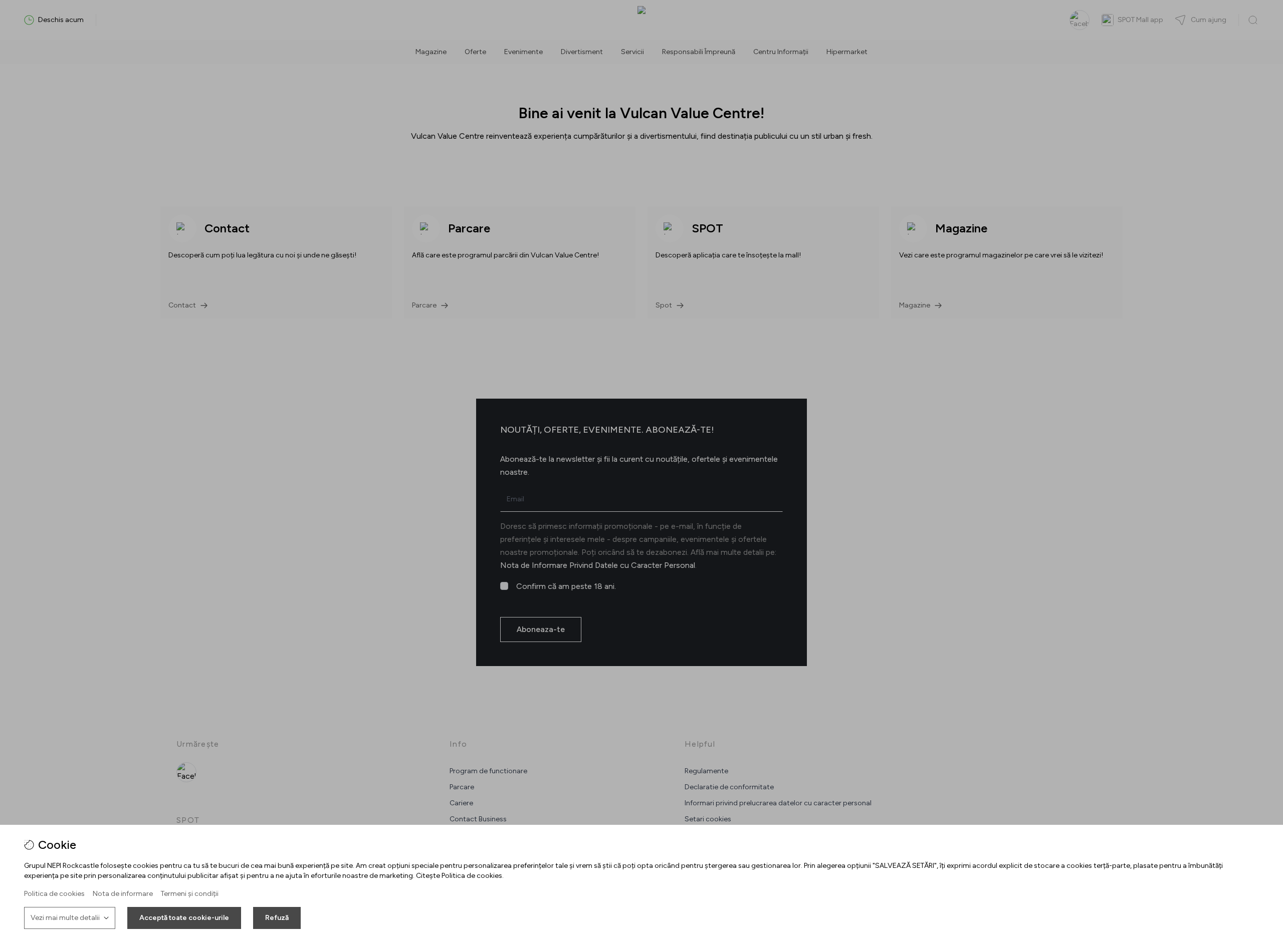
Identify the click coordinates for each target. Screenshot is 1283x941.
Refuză (277, 917)
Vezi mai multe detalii (65, 917)
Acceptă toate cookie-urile (184, 917)
